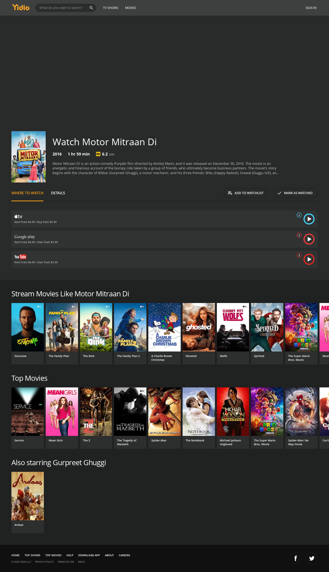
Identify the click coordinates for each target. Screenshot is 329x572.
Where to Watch (27, 192)
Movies (130, 8)
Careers (124, 555)
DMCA (81, 561)
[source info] (298, 215)
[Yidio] (21, 8)
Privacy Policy (44, 561)
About (109, 555)
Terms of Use (65, 561)
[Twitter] (312, 558)
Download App (89, 555)
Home (15, 555)
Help (69, 555)
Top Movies (53, 555)
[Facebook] (296, 558)
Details (58, 192)
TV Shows (110, 8)
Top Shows (32, 555)
